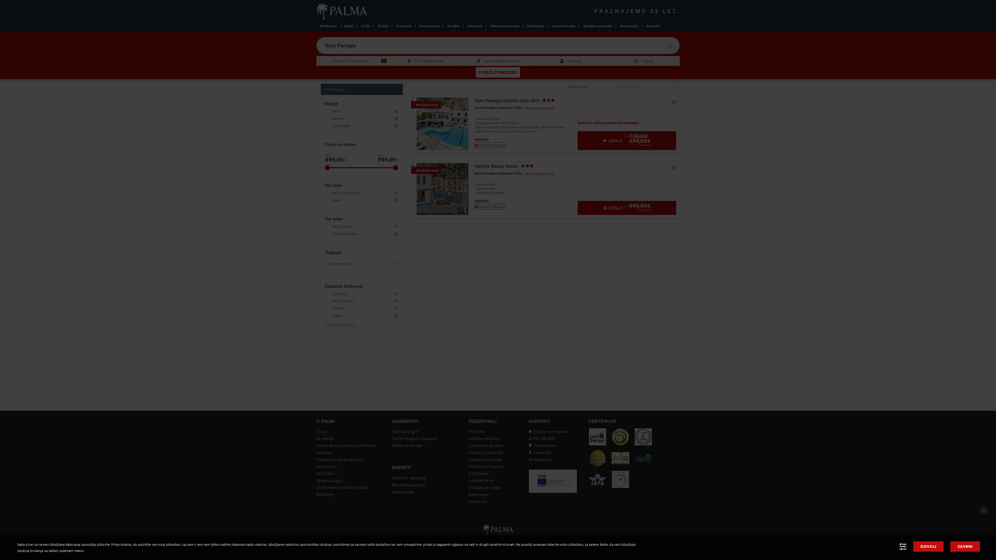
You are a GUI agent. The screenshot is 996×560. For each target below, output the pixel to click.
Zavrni (965, 546)
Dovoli (928, 546)
